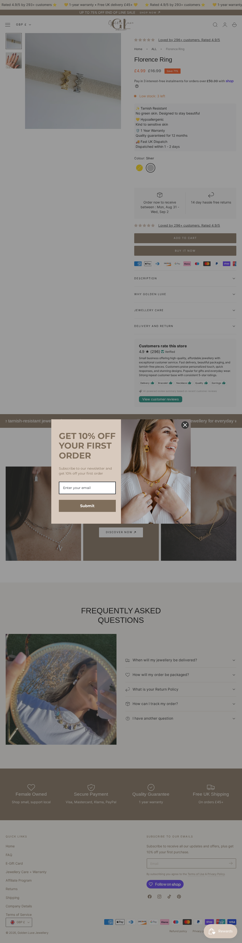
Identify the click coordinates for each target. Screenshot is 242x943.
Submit (87, 506)
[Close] (185, 425)
